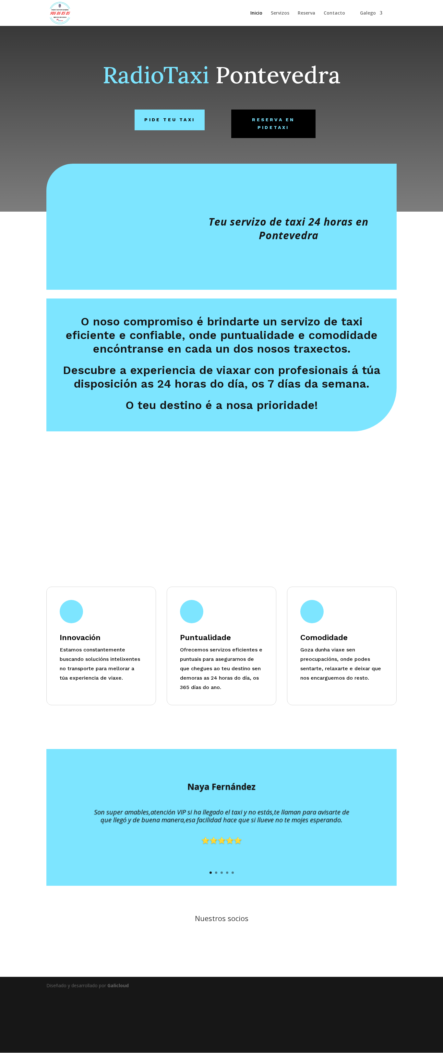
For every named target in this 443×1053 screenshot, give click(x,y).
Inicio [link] (256, 13)
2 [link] (216, 873)
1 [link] (211, 873)
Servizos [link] (280, 13)
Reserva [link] (306, 13)
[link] (60, 12)
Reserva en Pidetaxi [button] (273, 123)
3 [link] (222, 873)
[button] (366, 986)
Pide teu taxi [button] (169, 119)
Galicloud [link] (118, 985)
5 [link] (233, 873)
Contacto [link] (334, 13)
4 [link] (227, 873)
